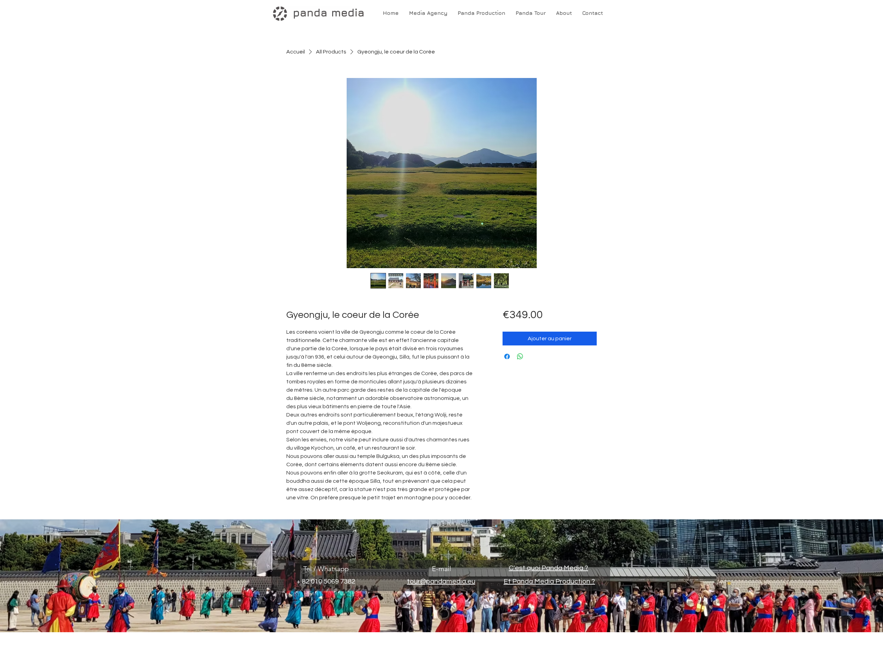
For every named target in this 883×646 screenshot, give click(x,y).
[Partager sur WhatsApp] (520, 356)
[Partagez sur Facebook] (507, 356)
